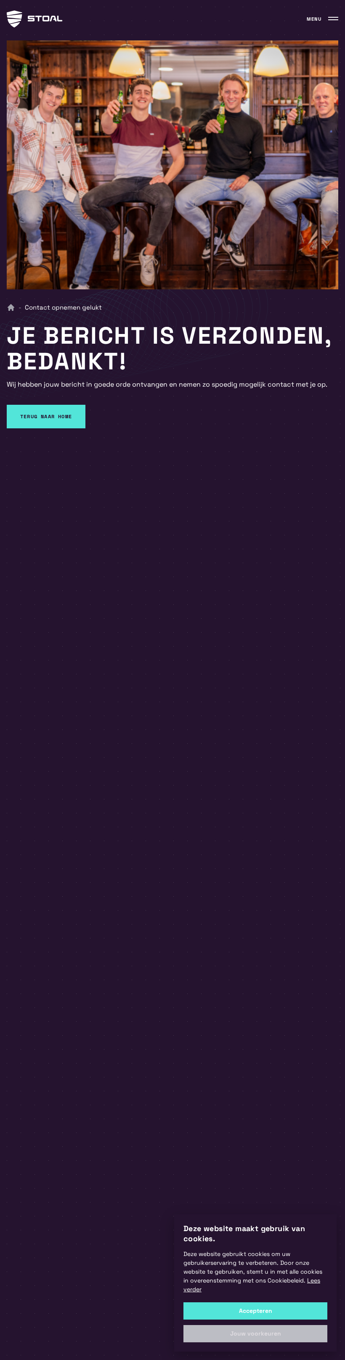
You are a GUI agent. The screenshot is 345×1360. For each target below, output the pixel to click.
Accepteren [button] (255, 1311)
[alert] (255, 1283)
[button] (255, 1333)
